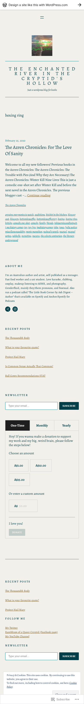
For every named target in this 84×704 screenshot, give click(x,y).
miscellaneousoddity (15, 231)
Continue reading (39, 195)
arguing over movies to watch (19, 214)
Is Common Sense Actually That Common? (29, 366)
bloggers (14, 219)
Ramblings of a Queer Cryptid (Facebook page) (31, 632)
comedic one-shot (21, 223)
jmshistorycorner (45, 227)
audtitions (40, 214)
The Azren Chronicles (15, 205)
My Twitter (11, 628)
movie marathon (34, 231)
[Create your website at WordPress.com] (42, 5)
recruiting (26, 236)
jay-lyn (32, 227)
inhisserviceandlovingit (65, 223)
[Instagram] (15, 309)
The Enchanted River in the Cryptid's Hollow (43, 76)
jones (61, 227)
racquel (63, 231)
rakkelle (16, 236)
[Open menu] (42, 17)
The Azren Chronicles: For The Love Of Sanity (38, 150)
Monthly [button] (42, 425)
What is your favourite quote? (22, 347)
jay (25, 227)
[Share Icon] (7, 309)
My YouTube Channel (17, 636)
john (56, 227)
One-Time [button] (17, 425)
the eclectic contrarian (51, 236)
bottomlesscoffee (28, 219)
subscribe (69, 406)
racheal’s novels (50, 231)
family (42, 223)
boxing (61, 219)
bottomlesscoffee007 (47, 219)
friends (50, 223)
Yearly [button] (66, 425)
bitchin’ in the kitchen (56, 214)
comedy (34, 223)
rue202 (36, 236)
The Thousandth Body (17, 338)
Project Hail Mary (15, 357)
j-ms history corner (14, 227)
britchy (8, 223)
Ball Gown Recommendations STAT (25, 375)
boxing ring (71, 219)
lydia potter (71, 227)
